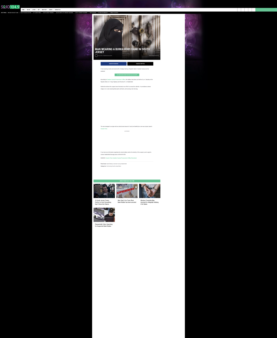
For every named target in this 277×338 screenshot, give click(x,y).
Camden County (117, 163)
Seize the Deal (93, 12)
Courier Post (104, 128)
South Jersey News (116, 166)
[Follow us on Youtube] (253, 10)
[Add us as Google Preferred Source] (243, 10)
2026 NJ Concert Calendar (81, 12)
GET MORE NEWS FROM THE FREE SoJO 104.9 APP (127, 74)
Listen (33, 9)
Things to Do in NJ (114, 12)
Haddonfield (124, 163)
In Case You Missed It (103, 12)
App (39, 9)
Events (50, 9)
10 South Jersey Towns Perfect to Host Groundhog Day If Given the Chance (103, 202)
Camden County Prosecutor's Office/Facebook (125, 158)
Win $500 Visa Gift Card (13, 12)
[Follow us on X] (250, 10)
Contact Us (57, 9)
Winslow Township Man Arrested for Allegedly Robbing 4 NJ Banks (149, 202)
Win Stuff (44, 9)
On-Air (28, 9)
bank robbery (110, 163)
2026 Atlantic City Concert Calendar (64, 12)
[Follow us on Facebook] (246, 10)
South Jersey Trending (48, 12)
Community (109, 166)
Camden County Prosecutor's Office (116, 79)
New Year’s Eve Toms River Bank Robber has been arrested (127, 201)
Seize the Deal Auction (26, 12)
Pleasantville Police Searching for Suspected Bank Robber (103, 225)
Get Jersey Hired (37, 12)
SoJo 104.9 (100, 55)
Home (23, 9)
